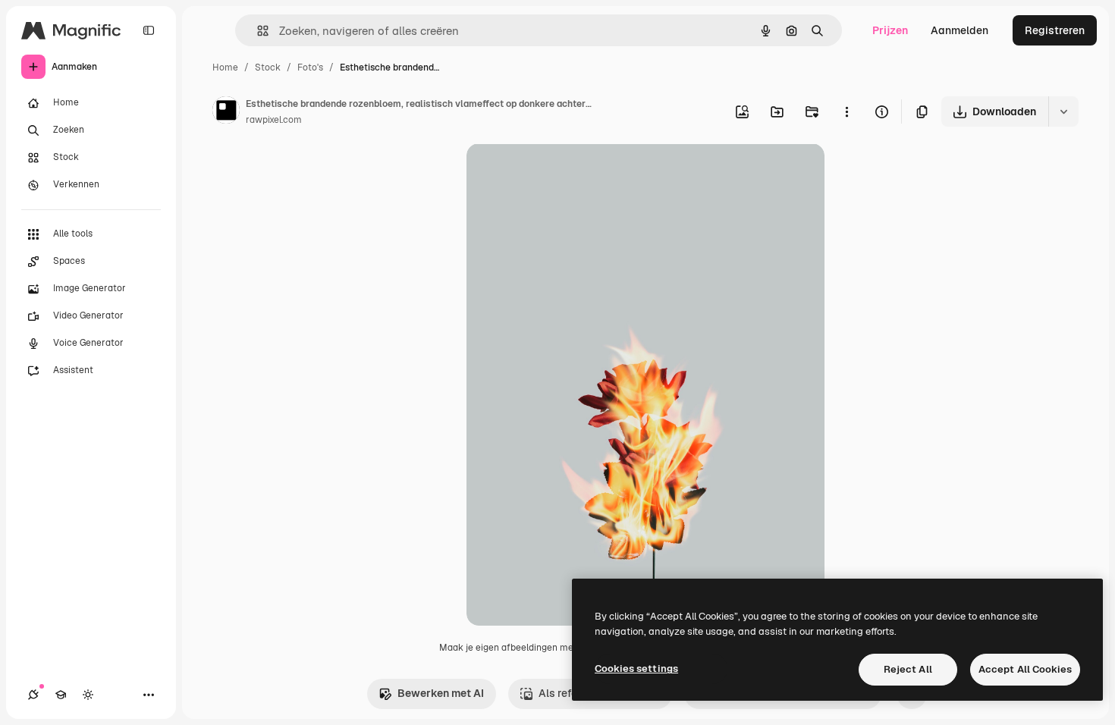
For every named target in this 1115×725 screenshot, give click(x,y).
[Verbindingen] (33, 695)
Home (225, 67)
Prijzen (890, 30)
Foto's (310, 67)
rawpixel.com (274, 120)
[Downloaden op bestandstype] (1063, 111)
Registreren (1055, 30)
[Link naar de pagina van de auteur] (226, 112)
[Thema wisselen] (88, 695)
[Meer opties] (846, 111)
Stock (268, 67)
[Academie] (61, 695)
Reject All (908, 669)
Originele (566, 172)
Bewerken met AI (440, 693)
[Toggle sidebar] (149, 30)
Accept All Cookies (1025, 669)
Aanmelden (959, 30)
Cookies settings (636, 668)
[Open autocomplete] (257, 30)
